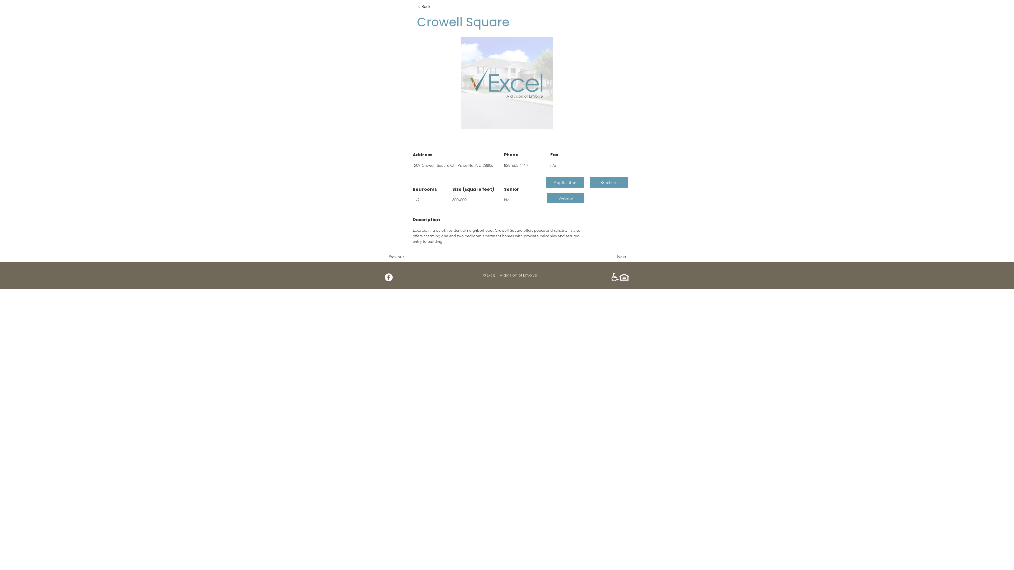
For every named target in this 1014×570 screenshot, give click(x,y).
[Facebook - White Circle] (389, 277)
